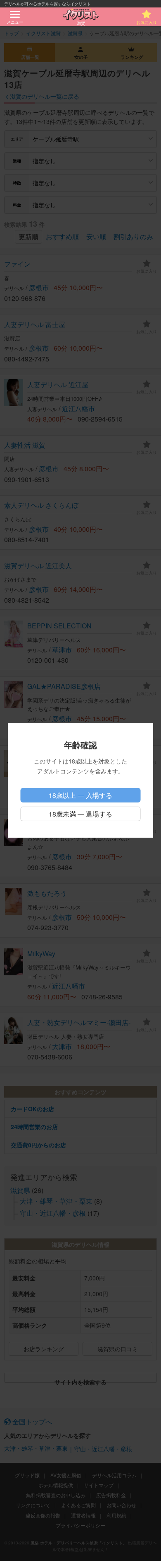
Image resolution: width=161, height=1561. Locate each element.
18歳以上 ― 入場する (80, 795)
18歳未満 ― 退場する (80, 814)
